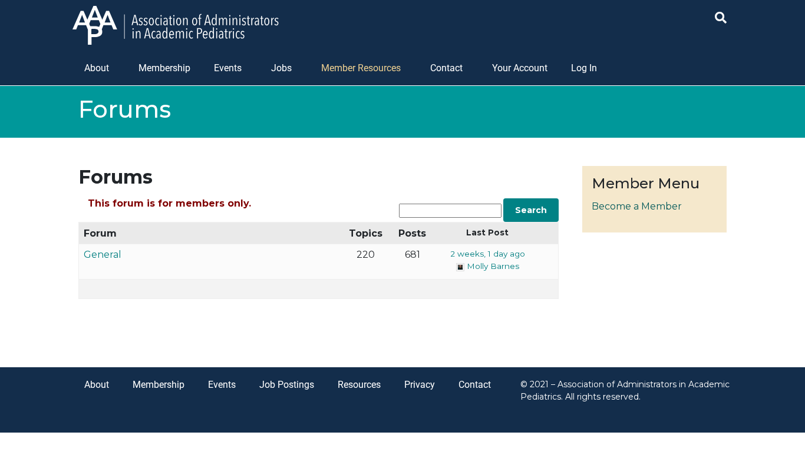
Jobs (281, 68)
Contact (446, 68)
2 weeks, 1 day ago (487, 253)
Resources (359, 384)
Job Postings (286, 384)
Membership (164, 68)
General (102, 254)
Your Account (519, 68)
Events (228, 68)
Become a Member (637, 206)
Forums (115, 176)
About (96, 68)
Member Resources (361, 68)
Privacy (419, 384)
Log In (584, 68)
